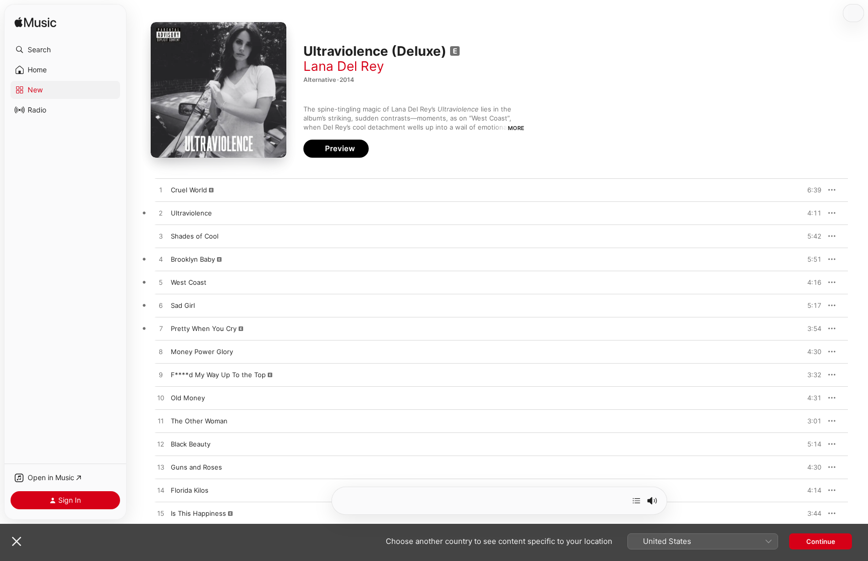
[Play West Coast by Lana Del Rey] (161, 282)
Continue (820, 541)
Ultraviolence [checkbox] (191, 213)
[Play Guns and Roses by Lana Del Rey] (161, 467)
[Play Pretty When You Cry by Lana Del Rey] (161, 328)
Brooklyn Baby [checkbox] (193, 259)
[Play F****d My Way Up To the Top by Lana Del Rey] (161, 375)
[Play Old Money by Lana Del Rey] (161, 398)
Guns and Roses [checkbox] (196, 467)
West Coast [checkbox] (188, 282)
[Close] (16, 541)
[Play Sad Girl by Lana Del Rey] (161, 305)
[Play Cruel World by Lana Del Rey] (161, 190)
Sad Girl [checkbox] (183, 305)
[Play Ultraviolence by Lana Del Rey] (161, 213)
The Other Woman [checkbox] (199, 421)
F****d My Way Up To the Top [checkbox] (218, 375)
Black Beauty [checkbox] (190, 444)
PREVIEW (810, 190)
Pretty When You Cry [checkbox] (204, 328)
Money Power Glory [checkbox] (202, 352)
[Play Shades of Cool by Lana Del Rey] (161, 236)
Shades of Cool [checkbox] (195, 236)
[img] (35, 23)
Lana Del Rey (343, 66)
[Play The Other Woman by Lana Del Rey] (161, 421)
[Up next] (636, 501)
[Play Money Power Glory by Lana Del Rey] (161, 352)
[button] (65, 49)
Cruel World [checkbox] (189, 190)
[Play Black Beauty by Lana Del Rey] (161, 444)
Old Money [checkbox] (188, 398)
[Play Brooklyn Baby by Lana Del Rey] (161, 259)
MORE (516, 128)
